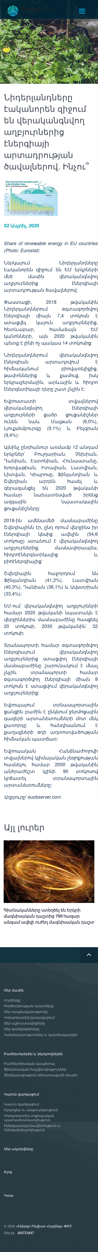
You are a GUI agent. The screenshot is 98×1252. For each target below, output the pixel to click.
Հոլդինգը (12, 1000)
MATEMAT (26, 1232)
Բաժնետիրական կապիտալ (29, 1063)
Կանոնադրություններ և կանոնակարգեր (41, 1035)
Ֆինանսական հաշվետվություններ (35, 1069)
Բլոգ (8, 1171)
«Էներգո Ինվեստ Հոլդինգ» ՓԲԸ (44, 1225)
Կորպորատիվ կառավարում (29, 1017)
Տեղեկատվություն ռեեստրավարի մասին (40, 1075)
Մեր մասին (14, 990)
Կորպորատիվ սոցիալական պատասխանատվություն (29, 1117)
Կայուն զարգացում (21, 1093)
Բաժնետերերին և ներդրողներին (33, 1053)
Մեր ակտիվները (18, 1148)
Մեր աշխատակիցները (24, 1023)
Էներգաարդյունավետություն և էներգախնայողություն (32, 1127)
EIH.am (35, 11)
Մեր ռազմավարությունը (26, 1012)
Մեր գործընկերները (21, 1029)
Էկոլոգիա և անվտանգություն (31, 1110)
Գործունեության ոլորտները (29, 1006)
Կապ (8, 1195)
